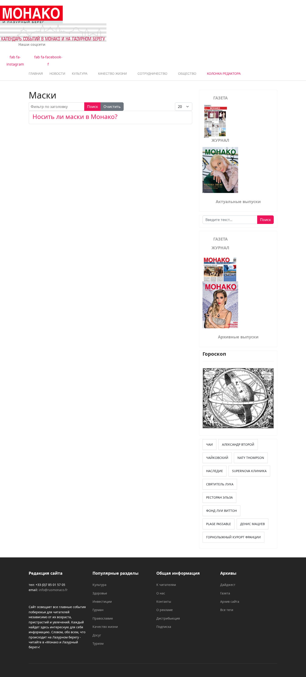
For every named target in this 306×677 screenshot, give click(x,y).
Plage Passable (218, 524)
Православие (103, 618)
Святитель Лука (219, 484)
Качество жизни (112, 73)
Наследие (214, 471)
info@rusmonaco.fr (53, 590)
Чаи (209, 444)
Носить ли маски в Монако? (74, 116)
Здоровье (100, 593)
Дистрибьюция (168, 618)
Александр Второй (238, 444)
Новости (57, 73)
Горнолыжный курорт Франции (233, 537)
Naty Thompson (250, 458)
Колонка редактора (224, 73)
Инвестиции (102, 601)
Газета (225, 593)
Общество (187, 73)
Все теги (226, 610)
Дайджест (227, 585)
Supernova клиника (249, 471)
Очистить (112, 106)
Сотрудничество (152, 73)
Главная (36, 73)
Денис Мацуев (252, 524)
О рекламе (164, 610)
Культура (79, 73)
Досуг (97, 635)
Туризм (98, 643)
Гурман (98, 610)
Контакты (163, 601)
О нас (160, 593)
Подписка (163, 626)
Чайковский (217, 458)
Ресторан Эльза (219, 497)
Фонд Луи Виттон (221, 510)
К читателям (166, 585)
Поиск (92, 106)
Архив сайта (229, 601)
